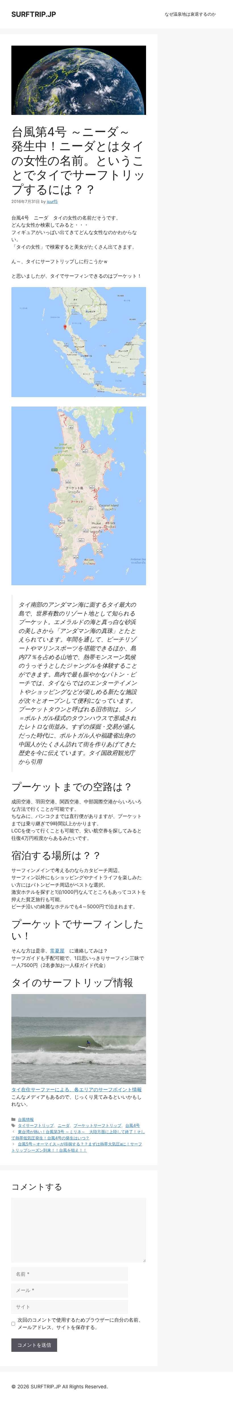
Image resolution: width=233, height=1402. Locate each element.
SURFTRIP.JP (33, 14)
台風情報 (26, 1119)
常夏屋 (57, 951)
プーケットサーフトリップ (97, 1125)
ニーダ (64, 1125)
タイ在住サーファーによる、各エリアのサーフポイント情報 (76, 1089)
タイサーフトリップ (36, 1125)
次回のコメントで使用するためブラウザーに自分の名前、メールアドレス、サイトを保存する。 (80, 1323)
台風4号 (132, 1125)
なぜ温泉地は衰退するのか (190, 14)
